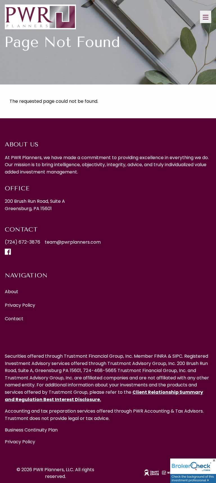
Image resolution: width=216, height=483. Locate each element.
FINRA (160, 356)
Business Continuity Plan (31, 430)
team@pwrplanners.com (73, 242)
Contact (14, 318)
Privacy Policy (20, 305)
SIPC (177, 356)
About (11, 291)
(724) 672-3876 (22, 242)
